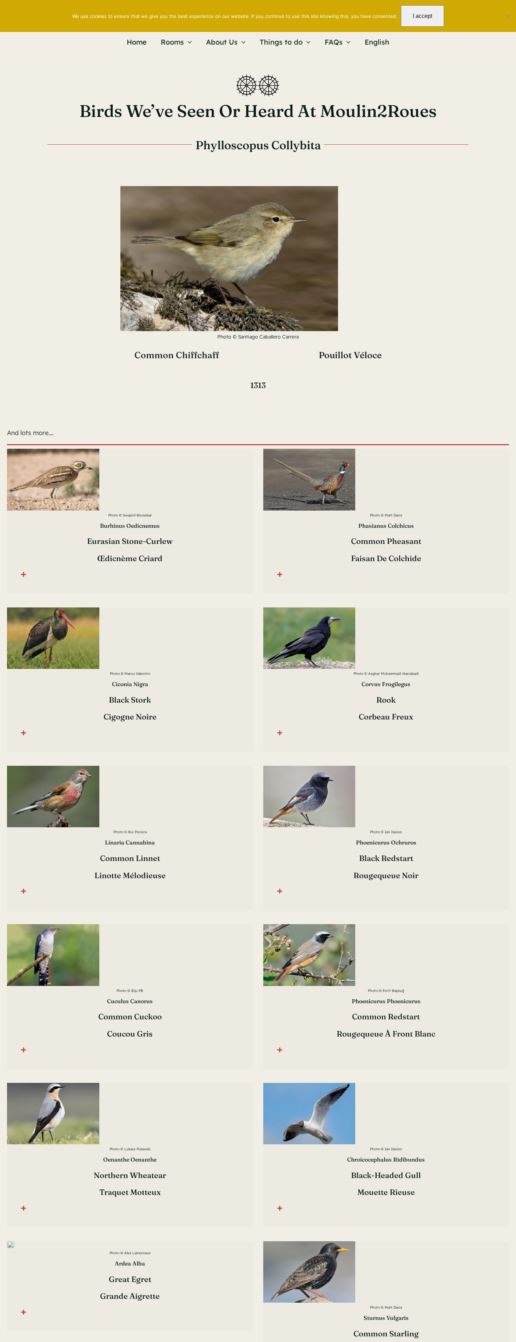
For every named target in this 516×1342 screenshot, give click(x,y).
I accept (422, 16)
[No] (507, 16)
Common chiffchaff (176, 355)
